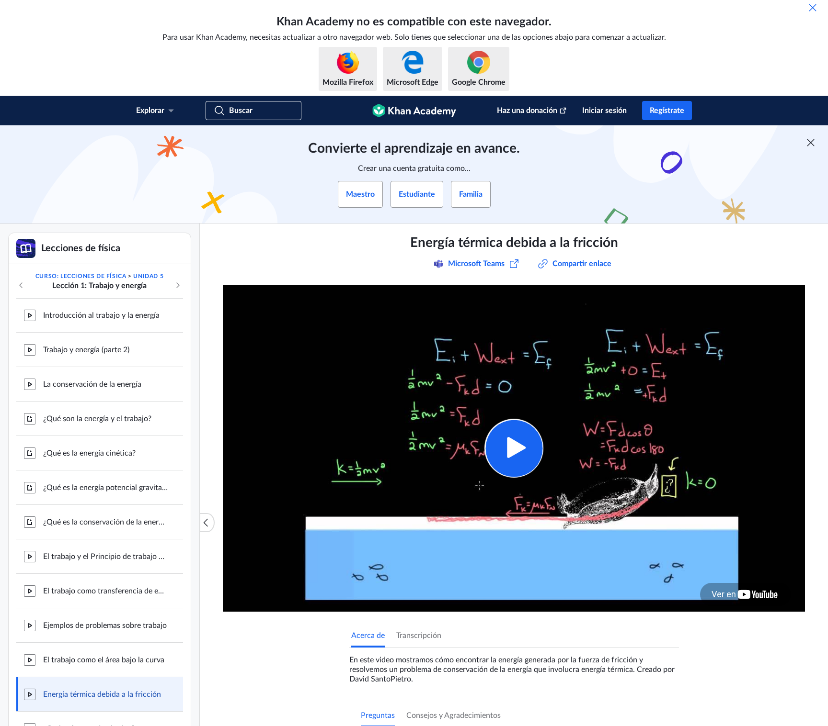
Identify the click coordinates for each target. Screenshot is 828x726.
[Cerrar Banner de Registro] (810, 142)
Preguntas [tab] (378, 715)
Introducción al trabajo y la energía (101, 315)
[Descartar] (812, 7)
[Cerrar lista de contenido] (207, 522)
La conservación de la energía (92, 384)
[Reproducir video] (514, 448)
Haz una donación (527, 110)
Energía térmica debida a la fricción (102, 694)
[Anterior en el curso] (21, 285)
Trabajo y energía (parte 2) (86, 350)
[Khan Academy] (414, 110)
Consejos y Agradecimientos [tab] (453, 715)
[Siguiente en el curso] (178, 285)
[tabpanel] (514, 666)
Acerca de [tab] (368, 635)
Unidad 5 (148, 276)
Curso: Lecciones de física (80, 276)
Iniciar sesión (604, 110)
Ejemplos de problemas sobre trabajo (105, 625)
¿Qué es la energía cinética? (89, 453)
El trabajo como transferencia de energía (105, 591)
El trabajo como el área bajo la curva (103, 660)
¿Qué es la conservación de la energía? (105, 522)
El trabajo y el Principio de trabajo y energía (105, 556)
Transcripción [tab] (418, 635)
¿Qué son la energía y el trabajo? (97, 419)
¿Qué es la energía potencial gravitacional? (105, 487)
